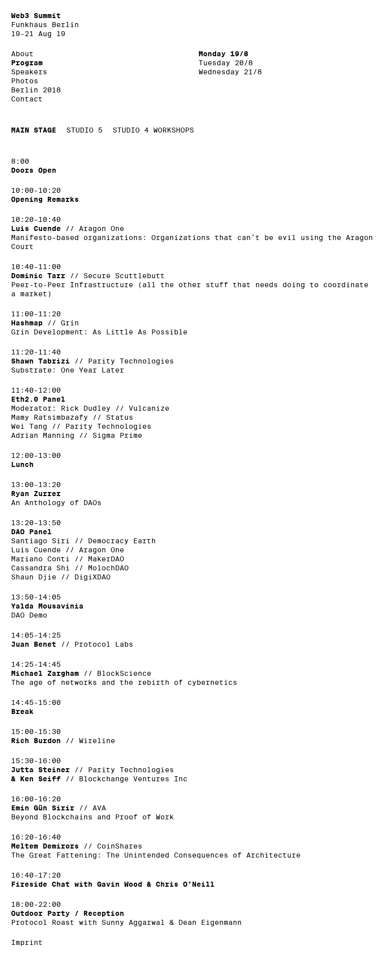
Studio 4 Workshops (153, 130)
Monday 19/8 (223, 54)
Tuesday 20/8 (226, 63)
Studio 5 (84, 130)
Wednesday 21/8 (230, 72)
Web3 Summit (36, 16)
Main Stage (33, 130)
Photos (24, 81)
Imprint (27, 942)
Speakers (29, 72)
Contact (27, 99)
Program (27, 63)
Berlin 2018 (36, 90)
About (22, 54)
